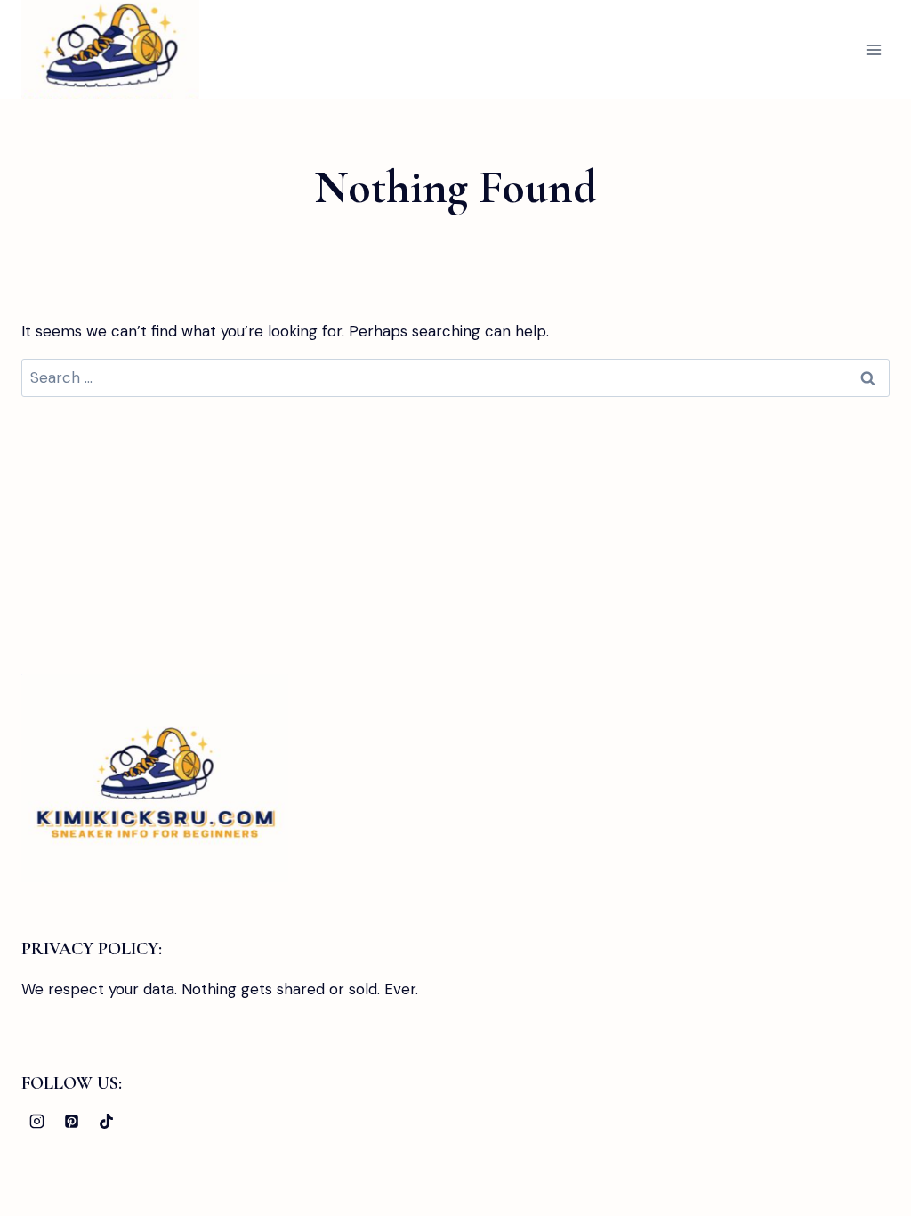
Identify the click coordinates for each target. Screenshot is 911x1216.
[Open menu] (873, 49)
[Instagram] (36, 1121)
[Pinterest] (71, 1121)
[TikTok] (106, 1121)
